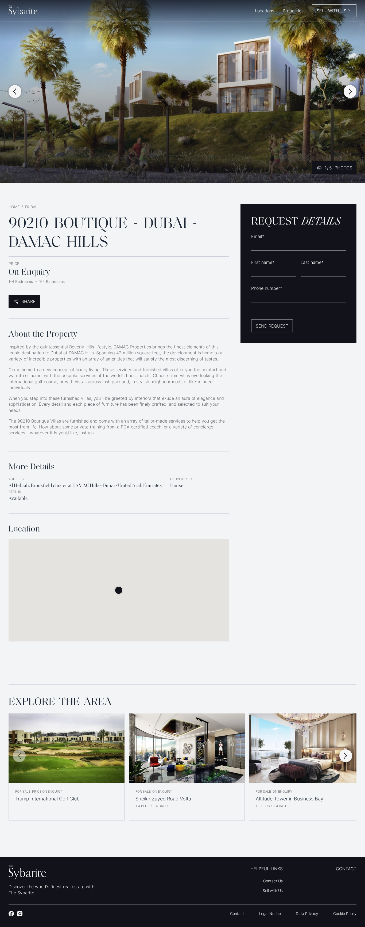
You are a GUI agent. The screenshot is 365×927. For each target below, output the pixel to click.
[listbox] (182, 766)
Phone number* (266, 288)
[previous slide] (15, 91)
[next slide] (350, 91)
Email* (257, 236)
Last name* (312, 262)
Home (14, 206)
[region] (182, 766)
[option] (67, 766)
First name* (262, 262)
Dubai (30, 206)
